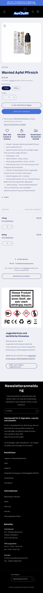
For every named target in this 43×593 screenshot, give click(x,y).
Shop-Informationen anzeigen (15, 124)
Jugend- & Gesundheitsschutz (15, 458)
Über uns (7, 506)
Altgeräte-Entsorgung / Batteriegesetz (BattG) (21, 473)
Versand (11, 80)
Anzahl (4, 93)
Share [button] (6, 197)
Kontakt (7, 511)
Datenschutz (9, 478)
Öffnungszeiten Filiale (12, 516)
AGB (6, 463)
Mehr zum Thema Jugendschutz (16, 366)
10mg (6, 88)
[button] (4, 11)
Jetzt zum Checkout (21, 111)
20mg (16, 88)
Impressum (8, 483)
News (6, 501)
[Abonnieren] (36, 411)
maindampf (17, 587)
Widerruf (7, 468)
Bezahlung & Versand (12, 497)
